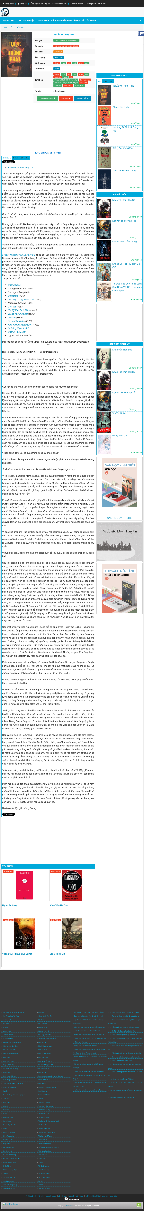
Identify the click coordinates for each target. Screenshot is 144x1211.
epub (74, 63)
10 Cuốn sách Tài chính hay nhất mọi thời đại (124, 1012)
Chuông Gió (7, 1072)
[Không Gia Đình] (104, 115)
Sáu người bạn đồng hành (47, 1087)
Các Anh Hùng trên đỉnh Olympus (14, 1095)
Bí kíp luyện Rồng (8, 1061)
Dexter (5, 1114)
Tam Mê (40, 1098)
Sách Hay (58, 85)
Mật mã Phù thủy (44, 1031)
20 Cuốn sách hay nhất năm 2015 (121, 1061)
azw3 (81, 63)
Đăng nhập (9, 3)
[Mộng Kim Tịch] (104, 444)
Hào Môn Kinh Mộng (9, 1155)
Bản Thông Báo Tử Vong (11, 1016)
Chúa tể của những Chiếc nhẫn (13, 1084)
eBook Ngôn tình (76, 1196)
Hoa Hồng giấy (7, 1151)
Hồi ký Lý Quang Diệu (10, 1170)
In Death (5, 1173)
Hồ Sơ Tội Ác (7, 1166)
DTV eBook (69, 1205)
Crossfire (5, 1091)
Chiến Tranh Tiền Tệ (45, 1016)
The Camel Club (43, 1114)
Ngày (99, 81)
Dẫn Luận (41, 1012)
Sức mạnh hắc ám (44, 1095)
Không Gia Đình (121, 107)
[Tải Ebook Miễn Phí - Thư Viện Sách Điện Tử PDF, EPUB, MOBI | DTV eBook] (5, 11)
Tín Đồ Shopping (44, 1166)
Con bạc (12, 306)
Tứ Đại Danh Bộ (43, 1170)
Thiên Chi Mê (42, 1140)
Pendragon (42, 1072)
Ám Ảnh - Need (8, 1035)
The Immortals (43, 1125)
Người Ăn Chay (9, 905)
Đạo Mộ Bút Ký (7, 1024)
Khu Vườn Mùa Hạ (9, 1177)
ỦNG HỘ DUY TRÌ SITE (119, 518)
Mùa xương (42, 1042)
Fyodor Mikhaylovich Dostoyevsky (66, 40)
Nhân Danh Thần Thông (124, 241)
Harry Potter (6, 1144)
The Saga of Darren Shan (46, 1132)
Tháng (111, 81)
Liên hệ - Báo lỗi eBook (84, 20)
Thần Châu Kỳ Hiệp (44, 1144)
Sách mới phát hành (61, 20)
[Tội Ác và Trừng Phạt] (104, 94)
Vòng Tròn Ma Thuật (59, 905)
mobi (63, 63)
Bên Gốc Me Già (57, 953)
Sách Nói (58, 77)
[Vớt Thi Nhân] (104, 423)
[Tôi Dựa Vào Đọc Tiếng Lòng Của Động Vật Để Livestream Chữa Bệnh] (104, 292)
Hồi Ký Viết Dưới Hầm (19, 310)
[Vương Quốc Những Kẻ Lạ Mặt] (24, 934)
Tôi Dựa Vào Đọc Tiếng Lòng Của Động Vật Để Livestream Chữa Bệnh (127, 287)
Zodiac (40, 1185)
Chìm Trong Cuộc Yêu (10, 1080)
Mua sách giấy (82, 98)
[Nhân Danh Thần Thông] (104, 251)
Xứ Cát (40, 1181)
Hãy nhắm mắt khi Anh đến (11, 1159)
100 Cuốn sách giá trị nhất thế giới (66, 46)
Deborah (5, 1106)
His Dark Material (8, 1147)
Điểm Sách (44, 20)
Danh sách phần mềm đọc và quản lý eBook (88, 1016)
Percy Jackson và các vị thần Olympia (50, 1076)
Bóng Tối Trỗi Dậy (8, 1065)
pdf (69, 63)
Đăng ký (23, 3)
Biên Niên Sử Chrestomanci (12, 1042)
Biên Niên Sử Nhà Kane (10, 1046)
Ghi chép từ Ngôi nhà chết (21, 299)
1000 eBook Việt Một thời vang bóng (122, 1097)
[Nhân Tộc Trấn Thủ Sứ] (104, 208)
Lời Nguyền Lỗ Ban (9, 1189)
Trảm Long (41, 1159)
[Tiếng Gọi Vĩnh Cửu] (104, 157)
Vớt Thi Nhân (119, 413)
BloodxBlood (7, 1057)
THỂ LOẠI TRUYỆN (26, 20)
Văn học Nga (79, 85)
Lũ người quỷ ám (16, 321)
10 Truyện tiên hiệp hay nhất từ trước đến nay (125, 1016)
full (71, 77)
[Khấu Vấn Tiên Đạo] (104, 359)
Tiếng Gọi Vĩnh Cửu (123, 148)
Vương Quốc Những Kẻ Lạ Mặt (17, 953)
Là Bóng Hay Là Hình (18, 328)
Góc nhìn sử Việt (8, 1136)
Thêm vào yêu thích (47, 98)
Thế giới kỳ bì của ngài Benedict (48, 1147)
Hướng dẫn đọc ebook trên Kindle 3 (85, 1046)
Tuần (105, 81)
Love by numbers (8, 1181)
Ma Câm (41, 1020)
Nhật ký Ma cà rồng (44, 1054)
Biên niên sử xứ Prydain (10, 1054)
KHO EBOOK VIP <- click (48, 152)
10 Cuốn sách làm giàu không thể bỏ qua (123, 1035)
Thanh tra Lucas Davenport (47, 1039)
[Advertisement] (48, 125)
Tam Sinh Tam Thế (44, 1102)
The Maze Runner (44, 1129)
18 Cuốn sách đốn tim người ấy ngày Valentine (125, 1057)
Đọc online (65, 98)
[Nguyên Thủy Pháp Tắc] (104, 229)
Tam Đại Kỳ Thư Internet (46, 1106)
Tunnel (40, 1162)
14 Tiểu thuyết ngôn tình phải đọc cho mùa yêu (125, 1053)
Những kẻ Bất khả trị (45, 1061)
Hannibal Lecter (8, 1140)
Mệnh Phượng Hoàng (45, 1046)
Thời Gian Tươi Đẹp (44, 1151)
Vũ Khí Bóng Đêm (44, 1177)
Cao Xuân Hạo (85, 80)
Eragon (5, 1129)
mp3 (86, 63)
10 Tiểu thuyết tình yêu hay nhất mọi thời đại (124, 1027)
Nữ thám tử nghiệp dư (45, 1065)
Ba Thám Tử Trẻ (8, 1039)
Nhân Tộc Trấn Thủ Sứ (123, 200)
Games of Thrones (9, 1132)
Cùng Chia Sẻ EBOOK (96, 3)
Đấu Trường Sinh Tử (9, 1125)
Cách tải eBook (77, 3)
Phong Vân (42, 1084)
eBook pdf (62, 1196)
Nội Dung (7, 158)
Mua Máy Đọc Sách (110, 1196)
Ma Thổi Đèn (42, 1024)
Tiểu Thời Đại (42, 1155)
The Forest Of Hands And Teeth (48, 1121)
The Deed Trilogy (43, 1117)
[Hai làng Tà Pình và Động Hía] (104, 136)
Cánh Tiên (6, 1098)
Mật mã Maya (42, 1027)
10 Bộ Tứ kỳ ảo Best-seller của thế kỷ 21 (123, 1031)
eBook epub (51, 1196)
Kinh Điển (83, 82)
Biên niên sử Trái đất (9, 1050)
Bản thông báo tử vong (10, 1069)
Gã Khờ (11, 317)
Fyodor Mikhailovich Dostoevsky (66, 80)
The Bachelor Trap (44, 1110)
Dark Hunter (6, 1102)
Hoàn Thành (8, 871)
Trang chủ (8, 20)
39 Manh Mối (7, 1020)
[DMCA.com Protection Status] (72, 1198)
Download (25, 158)
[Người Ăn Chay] (24, 885)
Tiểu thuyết (58, 51)
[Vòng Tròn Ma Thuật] (72, 885)
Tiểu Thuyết (68, 85)
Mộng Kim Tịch (119, 435)
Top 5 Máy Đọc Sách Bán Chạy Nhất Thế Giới (89, 1012)
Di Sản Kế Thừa (8, 1117)
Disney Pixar (7, 1121)
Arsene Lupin (7, 1031)
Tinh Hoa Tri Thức (44, 1189)
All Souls (5, 1027)
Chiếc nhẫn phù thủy (9, 1076)
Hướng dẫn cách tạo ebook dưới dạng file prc (89, 1090)
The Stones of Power (45, 1136)
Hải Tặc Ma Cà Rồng (9, 1162)
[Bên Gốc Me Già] (72, 934)
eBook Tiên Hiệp (93, 1196)
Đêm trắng (13, 295)
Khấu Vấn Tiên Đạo (122, 349)
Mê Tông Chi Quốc (44, 1035)
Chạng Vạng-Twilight (9, 1087)
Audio (65, 77)
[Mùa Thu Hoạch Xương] (104, 179)
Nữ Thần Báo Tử (43, 1069)
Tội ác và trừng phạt (18, 313)
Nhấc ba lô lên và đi (44, 1050)
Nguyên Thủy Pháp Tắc (124, 220)
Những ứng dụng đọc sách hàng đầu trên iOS (89, 1034)
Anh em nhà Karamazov (20, 324)
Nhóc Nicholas (43, 1057)
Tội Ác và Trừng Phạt (123, 85)
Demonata (6, 1110)
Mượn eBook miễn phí (35, 1196)
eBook (57, 63)
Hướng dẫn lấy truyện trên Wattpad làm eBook (89, 1071)
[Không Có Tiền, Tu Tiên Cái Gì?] (104, 272)
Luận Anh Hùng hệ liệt (10, 1185)
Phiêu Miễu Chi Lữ (44, 1080)
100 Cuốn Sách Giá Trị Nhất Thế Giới (122, 1079)
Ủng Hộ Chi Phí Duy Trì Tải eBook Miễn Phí (49, 3)
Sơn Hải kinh (42, 1091)
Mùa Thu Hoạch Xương (124, 170)
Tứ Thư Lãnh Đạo (44, 1173)
